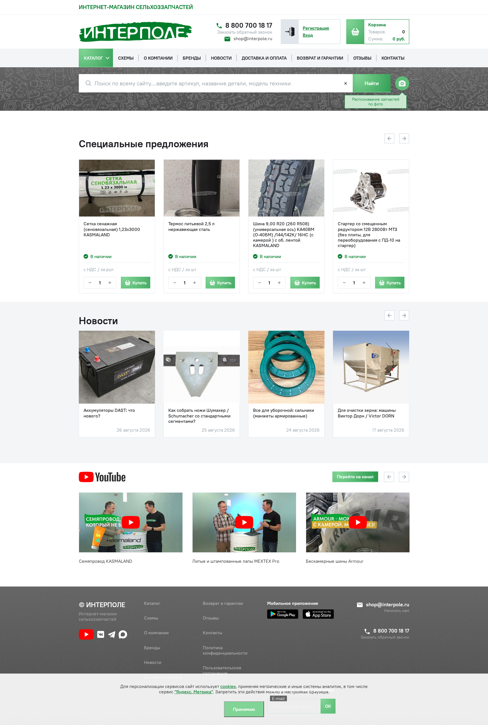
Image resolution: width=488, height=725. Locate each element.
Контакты (212, 632)
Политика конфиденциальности (225, 650)
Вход (308, 35)
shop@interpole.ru (253, 38)
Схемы (151, 618)
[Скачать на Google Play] (282, 614)
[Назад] (389, 138)
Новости (152, 662)
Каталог (152, 603)
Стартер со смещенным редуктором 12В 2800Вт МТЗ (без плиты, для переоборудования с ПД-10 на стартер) (369, 234)
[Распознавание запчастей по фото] (402, 83)
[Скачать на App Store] (318, 614)
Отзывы (211, 618)
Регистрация (316, 28)
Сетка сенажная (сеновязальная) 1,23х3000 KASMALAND (112, 229)
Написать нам (396, 610)
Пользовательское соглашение (222, 670)
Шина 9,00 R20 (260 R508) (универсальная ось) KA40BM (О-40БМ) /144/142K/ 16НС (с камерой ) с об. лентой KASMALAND (283, 234)
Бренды (152, 647)
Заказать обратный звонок (244, 32)
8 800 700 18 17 (248, 25)
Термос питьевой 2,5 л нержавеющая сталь (191, 226)
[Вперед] (404, 138)
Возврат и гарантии (223, 603)
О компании (156, 632)
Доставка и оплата (163, 677)
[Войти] (290, 31)
